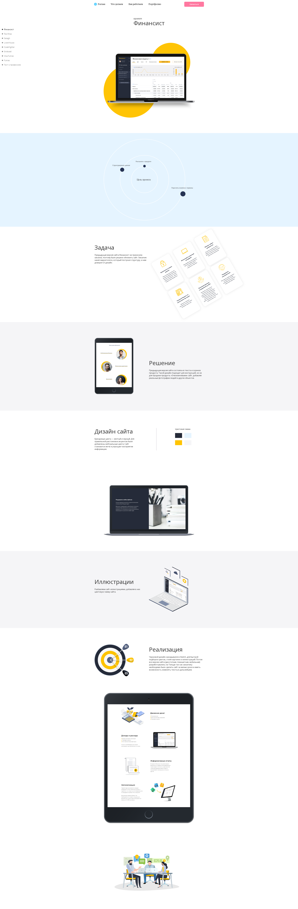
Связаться (194, 4)
